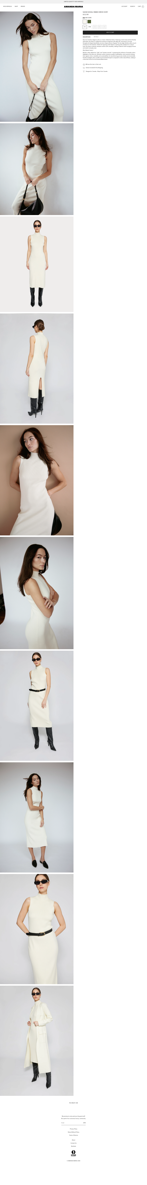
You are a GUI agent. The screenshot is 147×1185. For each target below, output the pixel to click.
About (73, 1140)
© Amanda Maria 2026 (73, 1161)
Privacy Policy (73, 1129)
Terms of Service (73, 1135)
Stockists (73, 1146)
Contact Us (73, 1143)
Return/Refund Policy (73, 1132)
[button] (16, 6)
